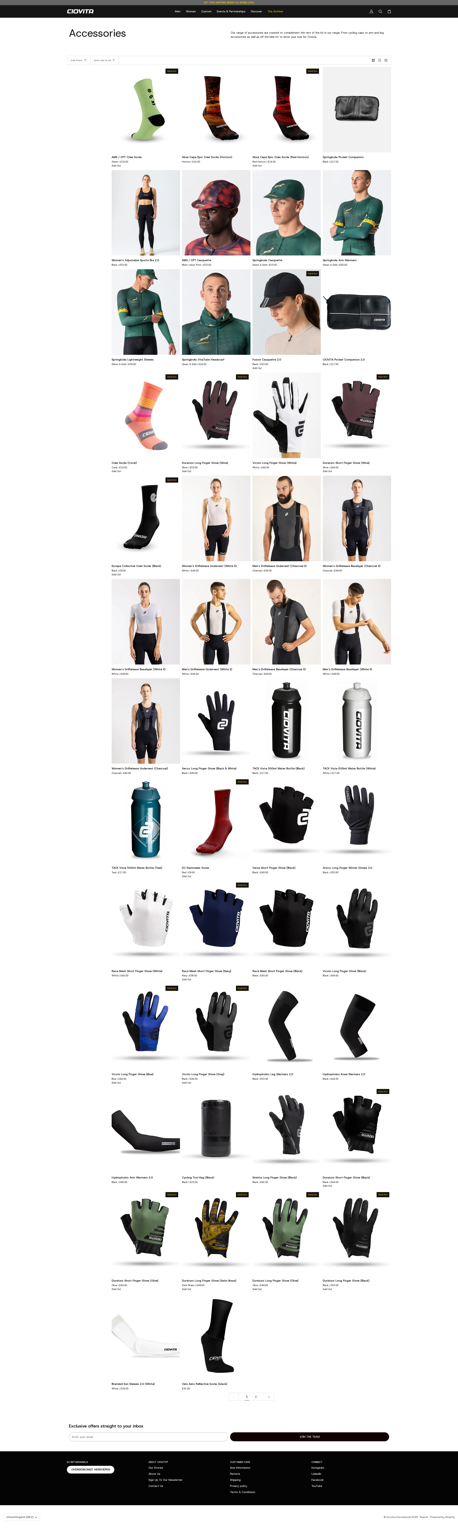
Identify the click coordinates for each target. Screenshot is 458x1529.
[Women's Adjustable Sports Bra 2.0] (146, 213)
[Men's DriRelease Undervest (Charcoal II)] (286, 518)
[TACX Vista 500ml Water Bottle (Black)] (286, 721)
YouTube (316, 1486)
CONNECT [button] (317, 1462)
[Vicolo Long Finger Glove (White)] (286, 415)
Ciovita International (398, 1517)
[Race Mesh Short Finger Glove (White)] (146, 923)
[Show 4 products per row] (387, 60)
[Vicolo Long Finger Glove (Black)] (357, 923)
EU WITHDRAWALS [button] (77, 1462)
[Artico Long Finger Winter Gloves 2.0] (357, 820)
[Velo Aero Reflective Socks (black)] (216, 1336)
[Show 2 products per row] (373, 60)
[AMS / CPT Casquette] (216, 213)
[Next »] (269, 1397)
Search (424, 1517)
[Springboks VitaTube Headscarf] (216, 312)
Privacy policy (238, 1486)
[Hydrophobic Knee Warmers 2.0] (357, 1026)
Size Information (240, 1468)
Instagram (317, 1468)
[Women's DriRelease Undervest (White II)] (216, 518)
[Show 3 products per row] (379, 60)
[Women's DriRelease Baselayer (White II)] (146, 622)
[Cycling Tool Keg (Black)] (216, 1130)
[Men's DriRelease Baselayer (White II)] (357, 622)
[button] (177, 11)
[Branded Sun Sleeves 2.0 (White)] (146, 1336)
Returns (235, 1474)
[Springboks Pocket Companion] (357, 109)
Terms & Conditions (242, 1492)
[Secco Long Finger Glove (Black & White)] (216, 721)
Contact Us (155, 1486)
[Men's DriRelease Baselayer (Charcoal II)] (286, 622)
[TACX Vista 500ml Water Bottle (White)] (357, 721)
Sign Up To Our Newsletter (165, 1480)
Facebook (317, 1480)
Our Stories (155, 1468)
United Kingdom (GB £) (19, 1517)
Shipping (235, 1480)
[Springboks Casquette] (286, 213)
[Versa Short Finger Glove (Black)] (286, 820)
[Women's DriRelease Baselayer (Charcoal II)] (357, 518)
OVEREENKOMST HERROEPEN (90, 1469)
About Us (154, 1474)
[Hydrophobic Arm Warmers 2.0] (146, 1130)
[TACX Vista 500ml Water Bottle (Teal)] (146, 820)
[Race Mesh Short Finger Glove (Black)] (286, 923)
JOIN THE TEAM (310, 1437)
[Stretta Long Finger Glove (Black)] (286, 1130)
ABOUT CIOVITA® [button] (158, 1462)
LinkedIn (316, 1474)
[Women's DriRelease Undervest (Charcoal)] (146, 721)
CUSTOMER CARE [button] (240, 1462)
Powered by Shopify (442, 1517)
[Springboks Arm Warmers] (357, 213)
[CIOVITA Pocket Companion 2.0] (357, 312)
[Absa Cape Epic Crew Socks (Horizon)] (216, 109)
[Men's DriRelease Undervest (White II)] (216, 622)
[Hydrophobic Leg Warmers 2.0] (286, 1026)
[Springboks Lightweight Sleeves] (146, 312)
